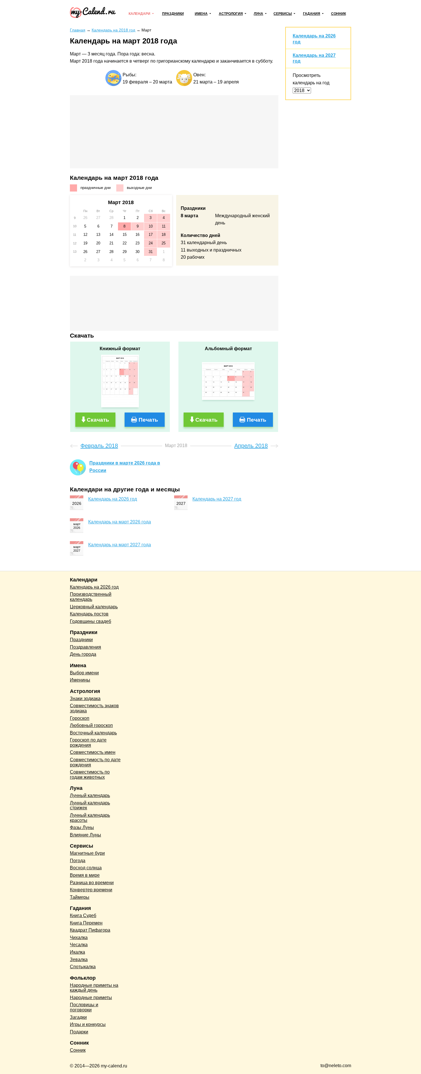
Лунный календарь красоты (90, 818)
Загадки (78, 1017)
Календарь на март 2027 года (119, 544)
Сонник (338, 14)
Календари (139, 14)
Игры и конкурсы (88, 1024)
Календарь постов (89, 613)
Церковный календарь (94, 606)
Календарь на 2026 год (112, 499)
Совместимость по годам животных (90, 775)
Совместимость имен (92, 752)
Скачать (98, 420)
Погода (77, 860)
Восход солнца (86, 867)
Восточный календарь (93, 732)
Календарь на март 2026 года (119, 521)
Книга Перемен (86, 922)
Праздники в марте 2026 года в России (124, 467)
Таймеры (79, 897)
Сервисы (283, 14)
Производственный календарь (90, 597)
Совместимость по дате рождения (95, 762)
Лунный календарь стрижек (90, 805)
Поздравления (85, 647)
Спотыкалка (83, 966)
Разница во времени (92, 882)
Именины (80, 680)
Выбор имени (84, 672)
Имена (201, 14)
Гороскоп (79, 718)
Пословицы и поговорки (84, 1007)
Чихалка (79, 937)
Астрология (231, 14)
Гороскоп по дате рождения (88, 743)
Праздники (173, 14)
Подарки (79, 1031)
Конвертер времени (91, 889)
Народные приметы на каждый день (94, 988)
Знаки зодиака (85, 698)
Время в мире (85, 875)
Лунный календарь (90, 795)
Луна (258, 14)
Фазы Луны (82, 827)
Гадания (311, 14)
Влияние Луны (85, 834)
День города (83, 654)
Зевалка (79, 959)
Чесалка (79, 944)
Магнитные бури (87, 853)
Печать (148, 420)
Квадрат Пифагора (90, 930)
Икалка (77, 952)
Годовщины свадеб (90, 621)
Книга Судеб (83, 915)
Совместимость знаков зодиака (94, 708)
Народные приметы (91, 997)
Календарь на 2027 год (216, 499)
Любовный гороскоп (91, 725)
